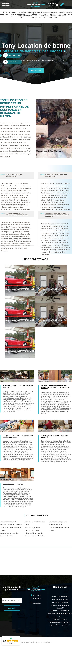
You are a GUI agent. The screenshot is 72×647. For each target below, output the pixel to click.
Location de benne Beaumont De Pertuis (35, 523)
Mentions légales (46, 642)
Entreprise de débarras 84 (60, 611)
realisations (36, 70)
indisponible (7, 3)
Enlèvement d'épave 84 (60, 602)
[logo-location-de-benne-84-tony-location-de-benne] (36, 7)
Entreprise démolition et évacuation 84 (36, 16)
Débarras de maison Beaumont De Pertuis (10, 529)
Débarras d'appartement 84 (12, 14)
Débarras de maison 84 (28, 14)
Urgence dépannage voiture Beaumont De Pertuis (58, 523)
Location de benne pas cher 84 (60, 622)
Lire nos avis (11, 643)
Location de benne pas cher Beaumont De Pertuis (9, 534)
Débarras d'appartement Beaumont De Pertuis (32, 529)
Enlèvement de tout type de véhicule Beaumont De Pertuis (34, 534)
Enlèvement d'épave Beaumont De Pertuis (59, 529)
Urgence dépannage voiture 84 (62, 14)
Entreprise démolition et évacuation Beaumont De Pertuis (11, 523)
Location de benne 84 (3, 14)
